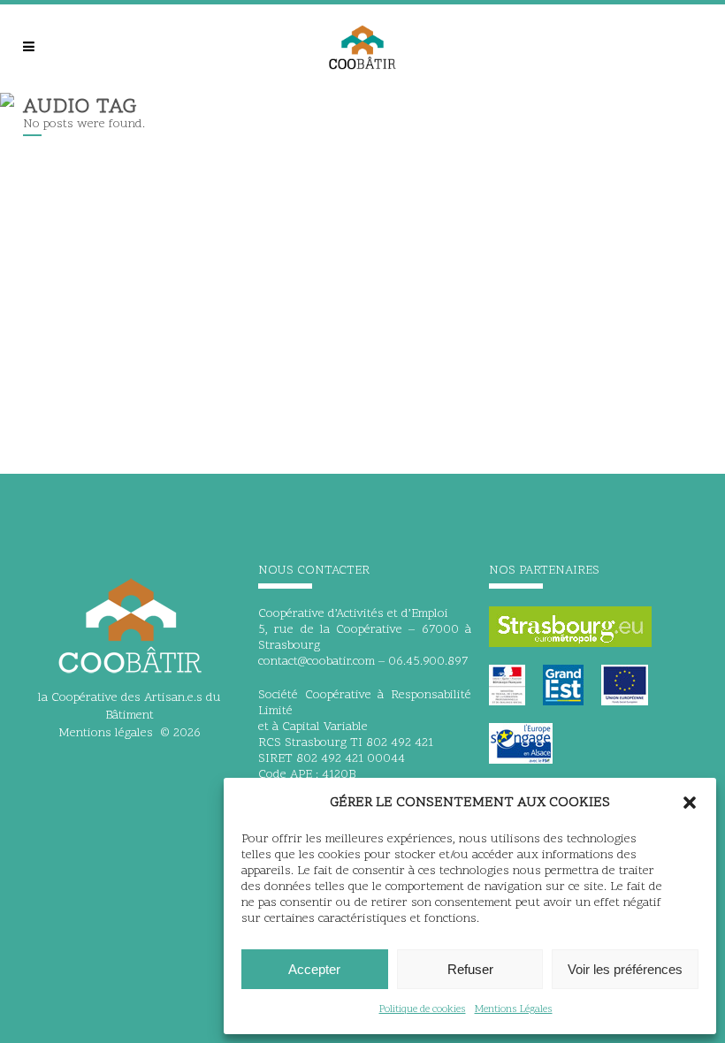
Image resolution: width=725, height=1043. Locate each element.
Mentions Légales (514, 1009)
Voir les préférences (625, 969)
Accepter (314, 969)
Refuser (470, 969)
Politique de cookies (422, 1009)
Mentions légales (105, 733)
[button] (689, 802)
